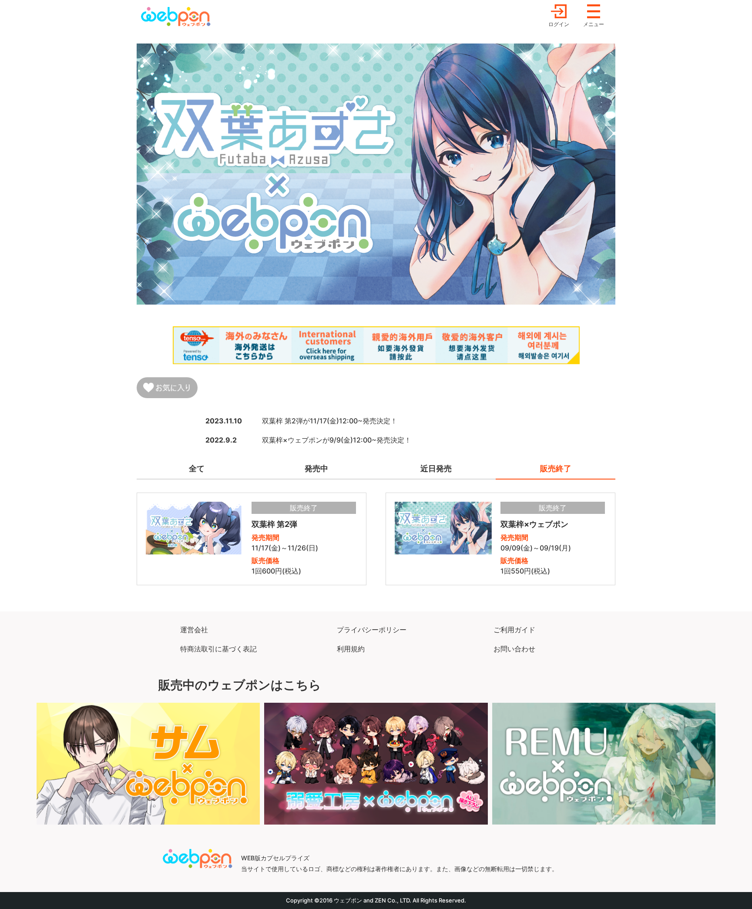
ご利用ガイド (514, 629)
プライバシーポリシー (371, 629)
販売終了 (555, 468)
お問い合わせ (514, 648)
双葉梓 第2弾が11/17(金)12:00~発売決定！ (329, 420)
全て (197, 468)
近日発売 (436, 468)
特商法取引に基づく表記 (218, 648)
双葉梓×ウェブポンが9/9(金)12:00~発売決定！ (336, 440)
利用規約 (351, 648)
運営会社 (194, 629)
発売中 (316, 468)
